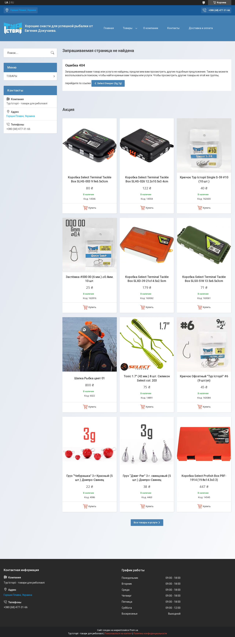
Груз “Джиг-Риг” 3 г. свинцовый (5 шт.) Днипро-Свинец (147, 478)
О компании (150, 28)
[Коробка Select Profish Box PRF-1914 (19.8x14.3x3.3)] (204, 444)
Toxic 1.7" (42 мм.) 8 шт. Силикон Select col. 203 (147, 378)
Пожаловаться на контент (118, 633)
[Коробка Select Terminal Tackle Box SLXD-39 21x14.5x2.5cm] (147, 245)
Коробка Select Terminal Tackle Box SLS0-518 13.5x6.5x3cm (204, 279)
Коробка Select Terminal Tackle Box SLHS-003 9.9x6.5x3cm (89, 179)
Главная (109, 28)
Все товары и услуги (145, 522)
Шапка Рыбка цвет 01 (89, 378)
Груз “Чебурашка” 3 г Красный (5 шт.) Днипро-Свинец (89, 478)
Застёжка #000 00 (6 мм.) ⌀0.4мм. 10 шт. (89, 279)
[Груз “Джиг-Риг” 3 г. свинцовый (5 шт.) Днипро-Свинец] (147, 444)
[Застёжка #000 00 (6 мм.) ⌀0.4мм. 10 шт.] (89, 245)
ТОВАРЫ (11, 76)
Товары (127, 28)
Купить (92, 207)
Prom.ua (134, 630)
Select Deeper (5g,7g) (109, 83)
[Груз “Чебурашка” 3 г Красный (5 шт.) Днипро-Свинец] (89, 444)
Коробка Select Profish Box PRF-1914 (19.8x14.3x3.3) (204, 478)
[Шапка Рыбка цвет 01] (89, 344)
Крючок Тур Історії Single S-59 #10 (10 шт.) (204, 179)
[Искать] (52, 52)
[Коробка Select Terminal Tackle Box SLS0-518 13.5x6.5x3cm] (204, 245)
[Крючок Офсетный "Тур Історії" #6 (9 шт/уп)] (204, 344)
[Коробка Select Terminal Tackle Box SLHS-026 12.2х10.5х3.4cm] (147, 145)
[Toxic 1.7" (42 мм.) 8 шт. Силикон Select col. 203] (147, 344)
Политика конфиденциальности (150, 633)
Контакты (173, 28)
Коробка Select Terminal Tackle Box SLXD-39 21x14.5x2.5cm (147, 279)
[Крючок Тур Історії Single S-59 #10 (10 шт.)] (204, 145)
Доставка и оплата (201, 28)
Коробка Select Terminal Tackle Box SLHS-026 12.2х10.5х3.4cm (147, 179)
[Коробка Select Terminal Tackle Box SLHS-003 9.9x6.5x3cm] (89, 145)
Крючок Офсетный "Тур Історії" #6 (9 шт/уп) (204, 378)
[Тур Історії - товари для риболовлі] (13, 28)
